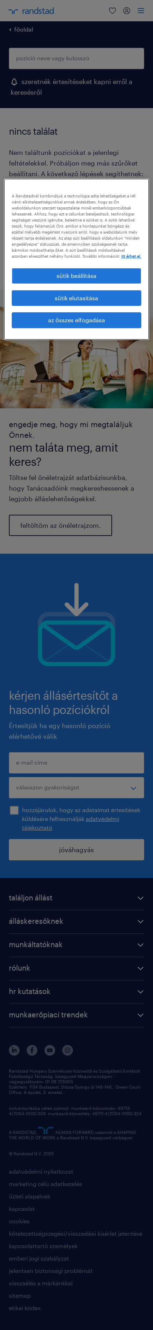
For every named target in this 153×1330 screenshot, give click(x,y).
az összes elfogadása (76, 320)
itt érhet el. (131, 256)
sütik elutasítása (76, 298)
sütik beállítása (76, 275)
